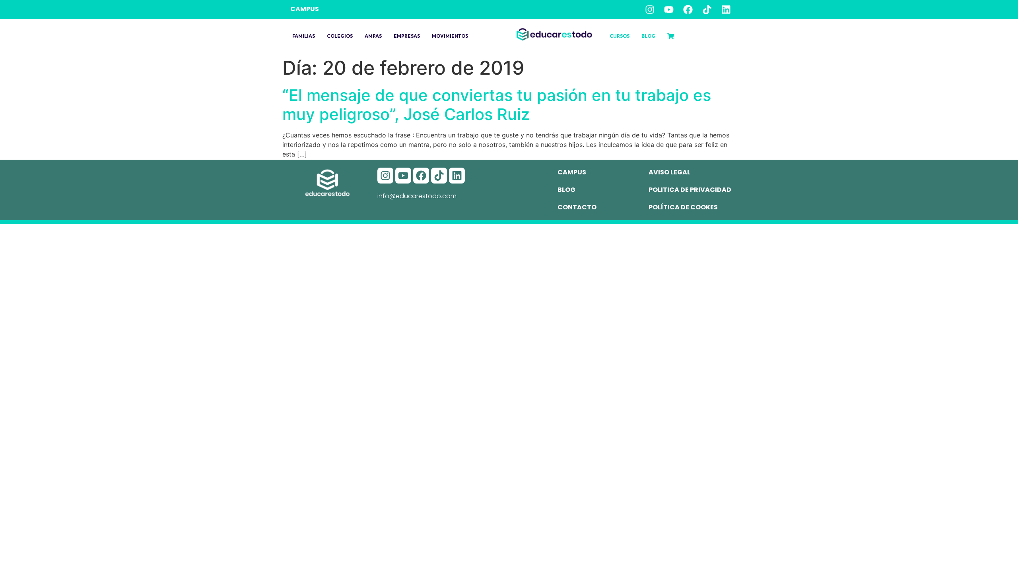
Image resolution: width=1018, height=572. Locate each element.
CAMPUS (304, 9)
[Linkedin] (726, 9)
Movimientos (450, 36)
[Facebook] (687, 9)
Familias (303, 36)
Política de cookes (683, 207)
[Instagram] (649, 9)
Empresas (407, 36)
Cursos (619, 36)
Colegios (340, 36)
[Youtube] (668, 9)
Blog (648, 36)
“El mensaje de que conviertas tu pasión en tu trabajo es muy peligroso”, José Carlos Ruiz (496, 104)
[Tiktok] (707, 9)
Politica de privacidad (690, 189)
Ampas (373, 36)
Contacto (577, 207)
